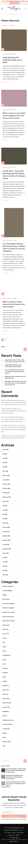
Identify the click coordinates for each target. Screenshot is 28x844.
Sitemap (18, 835)
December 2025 (6, 484)
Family (4, 646)
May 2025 (5, 514)
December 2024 (6, 536)
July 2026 (5, 454)
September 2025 (7, 497)
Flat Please (5, 668)
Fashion (4, 651)
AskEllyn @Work (14, 830)
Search (3, 346)
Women (4, 737)
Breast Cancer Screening (9, 612)
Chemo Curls (6, 633)
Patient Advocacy (7, 702)
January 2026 (6, 479)
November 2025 (6, 488)
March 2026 (5, 471)
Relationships (6, 711)
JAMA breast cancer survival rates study (12, 435)
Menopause (5, 694)
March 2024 (5, 574)
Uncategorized (6, 728)
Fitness (4, 664)
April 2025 (5, 518)
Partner (21, 830)
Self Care (5, 715)
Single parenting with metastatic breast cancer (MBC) (12, 59)
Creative (5, 638)
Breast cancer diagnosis (8, 603)
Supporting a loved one (8, 720)
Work (4, 746)
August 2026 (6, 449)
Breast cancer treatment (9, 620)
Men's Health (6, 690)
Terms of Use (11, 835)
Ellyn (4, 642)
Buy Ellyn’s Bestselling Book (14, 827)
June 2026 (5, 458)
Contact (14, 832)
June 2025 (5, 510)
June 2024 (5, 561)
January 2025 (6, 531)
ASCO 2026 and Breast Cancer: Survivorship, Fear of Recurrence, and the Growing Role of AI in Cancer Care (16, 383)
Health (4, 677)
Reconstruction (6, 707)
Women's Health (6, 741)
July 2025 (5, 505)
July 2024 (5, 557)
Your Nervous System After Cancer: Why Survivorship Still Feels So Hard (13, 429)
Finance (4, 659)
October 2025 (6, 492)
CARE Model (5, 629)
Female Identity (6, 655)
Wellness (5, 733)
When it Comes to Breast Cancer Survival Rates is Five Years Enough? (14, 304)
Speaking (7, 830)
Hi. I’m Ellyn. (8, 832)
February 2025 (6, 527)
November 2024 (6, 540)
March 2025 (5, 523)
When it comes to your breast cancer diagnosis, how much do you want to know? (14, 115)
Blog (23, 827)
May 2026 (5, 462)
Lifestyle (5, 681)
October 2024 (6, 544)
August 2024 (6, 553)
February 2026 (6, 475)
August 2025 (6, 501)
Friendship (5, 672)
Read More (5, 82)
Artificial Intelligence (7, 590)
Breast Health (6, 625)
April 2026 (5, 466)
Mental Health (6, 698)
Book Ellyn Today (14, 3)
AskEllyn (4, 595)
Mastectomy (6, 685)
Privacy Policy (20, 832)
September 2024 (7, 548)
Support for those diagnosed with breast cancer (13, 839)
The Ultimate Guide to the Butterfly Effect (12, 438)
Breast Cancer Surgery (8, 616)
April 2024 (5, 570)
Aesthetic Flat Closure (8, 586)
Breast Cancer (6, 599)
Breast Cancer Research (8, 607)
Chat (5, 827)
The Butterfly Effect (8, 724)
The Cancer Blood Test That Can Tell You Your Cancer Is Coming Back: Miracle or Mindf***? (14, 371)
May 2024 (5, 566)
